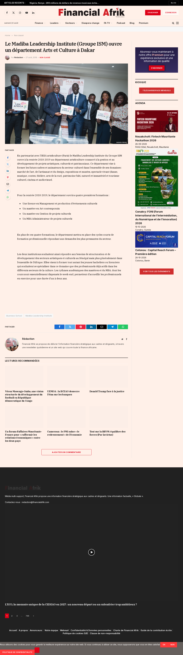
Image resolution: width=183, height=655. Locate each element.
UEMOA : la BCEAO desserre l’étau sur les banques (63, 393)
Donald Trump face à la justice (106, 391)
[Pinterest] (7, 177)
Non (172, 645)
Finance (39, 23)
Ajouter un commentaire (66, 452)
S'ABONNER (153, 12)
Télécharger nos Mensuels (157, 90)
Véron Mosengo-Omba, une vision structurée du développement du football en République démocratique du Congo (24, 396)
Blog (173, 3)
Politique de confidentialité (17, 652)
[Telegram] (7, 190)
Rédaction (18, 57)
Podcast (121, 23)
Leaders (54, 23)
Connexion (170, 12)
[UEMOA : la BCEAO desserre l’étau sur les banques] (66, 377)
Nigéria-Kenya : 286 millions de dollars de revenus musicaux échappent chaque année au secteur (65, 3)
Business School (14, 316)
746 (27, 616)
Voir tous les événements (156, 271)
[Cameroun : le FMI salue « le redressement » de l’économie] (66, 417)
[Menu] (177, 23)
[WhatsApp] (7, 197)
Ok (164, 645)
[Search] (173, 23)
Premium (143, 23)
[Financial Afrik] (91, 12)
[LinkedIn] (7, 171)
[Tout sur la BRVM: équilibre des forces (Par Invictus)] (108, 417)
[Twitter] (7, 164)
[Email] (7, 184)
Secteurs (70, 23)
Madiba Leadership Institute (39, 316)
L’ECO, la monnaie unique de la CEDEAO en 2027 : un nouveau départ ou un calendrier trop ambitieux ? (71, 604)
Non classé (45, 58)
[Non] (37, 650)
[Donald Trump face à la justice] (108, 377)
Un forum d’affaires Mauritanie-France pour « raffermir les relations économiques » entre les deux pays (23, 436)
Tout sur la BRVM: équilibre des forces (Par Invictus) (107, 433)
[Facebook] (7, 157)
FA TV (107, 23)
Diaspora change (90, 23)
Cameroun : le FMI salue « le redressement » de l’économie (64, 433)
